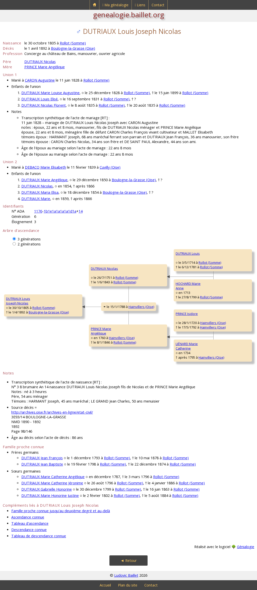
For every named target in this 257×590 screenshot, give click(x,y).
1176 (38, 211)
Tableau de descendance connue (38, 536)
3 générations (29, 239)
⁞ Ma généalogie (115, 5)
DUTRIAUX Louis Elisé (39, 99)
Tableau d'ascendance (29, 523)
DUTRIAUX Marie (35, 198)
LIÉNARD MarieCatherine (187, 346)
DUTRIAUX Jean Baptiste (42, 464)
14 (81, 211)
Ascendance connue (27, 517)
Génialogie (245, 546)
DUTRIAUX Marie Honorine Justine (50, 495)
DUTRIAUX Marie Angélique (44, 179)
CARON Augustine (40, 80)
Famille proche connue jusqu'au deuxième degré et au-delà (60, 510)
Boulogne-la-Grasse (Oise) (73, 48)
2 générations (29, 244)
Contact (158, 5)
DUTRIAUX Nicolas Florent (43, 105)
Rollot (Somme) (73, 43)
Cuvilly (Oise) (110, 167)
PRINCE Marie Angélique (44, 66)
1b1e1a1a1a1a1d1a (60, 211)
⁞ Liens (140, 5)
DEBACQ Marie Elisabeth (45, 167)
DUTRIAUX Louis (188, 253)
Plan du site (127, 585)
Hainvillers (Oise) (141, 306)
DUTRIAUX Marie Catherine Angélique (53, 476)
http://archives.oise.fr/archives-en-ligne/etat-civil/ (52, 412)
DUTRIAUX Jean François (42, 457)
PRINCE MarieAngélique (101, 331)
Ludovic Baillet (126, 575)
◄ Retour (128, 560)
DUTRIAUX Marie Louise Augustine (50, 92)
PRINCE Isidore (187, 313)
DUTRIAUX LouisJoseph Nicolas (18, 300)
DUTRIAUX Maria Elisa (39, 192)
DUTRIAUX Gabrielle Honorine (46, 489)
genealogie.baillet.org (128, 14)
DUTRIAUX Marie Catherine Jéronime (52, 483)
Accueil (105, 585)
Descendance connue (29, 529)
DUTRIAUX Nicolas (40, 61)
